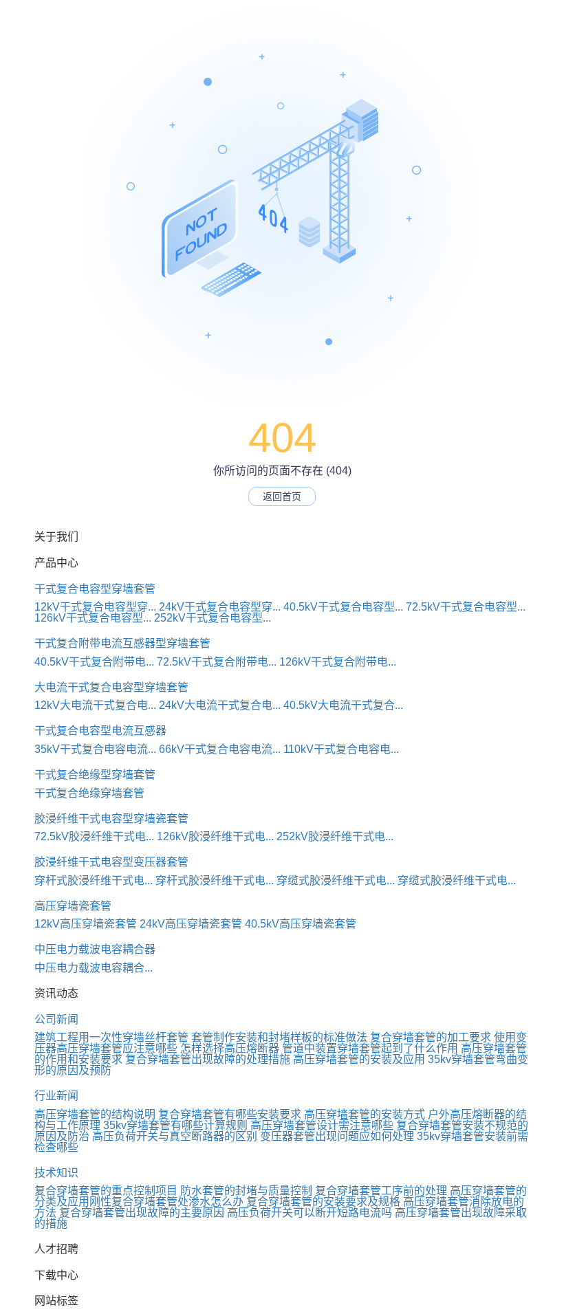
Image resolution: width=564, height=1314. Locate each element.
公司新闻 (56, 1019)
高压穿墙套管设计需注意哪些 (321, 1125)
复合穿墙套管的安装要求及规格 (323, 1201)
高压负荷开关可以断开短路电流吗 (309, 1212)
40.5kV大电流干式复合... (343, 705)
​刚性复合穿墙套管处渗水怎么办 (166, 1201)
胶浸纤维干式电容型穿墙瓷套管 (111, 818)
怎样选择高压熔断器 (229, 1048)
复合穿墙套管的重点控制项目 (105, 1190)
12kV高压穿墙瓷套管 (85, 924)
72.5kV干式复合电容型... (465, 607)
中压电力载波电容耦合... (93, 968)
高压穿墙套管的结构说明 (94, 1114)
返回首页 (282, 496)
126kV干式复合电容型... (92, 618)
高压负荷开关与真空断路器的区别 (174, 1136)
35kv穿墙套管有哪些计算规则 (175, 1125)
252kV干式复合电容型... (212, 618)
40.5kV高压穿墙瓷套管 (300, 924)
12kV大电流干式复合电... (95, 705)
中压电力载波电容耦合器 (94, 949)
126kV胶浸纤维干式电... (215, 836)
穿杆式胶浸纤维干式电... (93, 880)
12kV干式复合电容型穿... (95, 607)
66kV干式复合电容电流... (220, 749)
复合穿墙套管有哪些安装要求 (229, 1114)
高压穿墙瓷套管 (72, 906)
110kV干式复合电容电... (341, 749)
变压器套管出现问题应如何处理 (337, 1136)
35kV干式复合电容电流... (95, 749)
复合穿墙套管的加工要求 (430, 1037)
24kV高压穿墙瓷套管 (191, 924)
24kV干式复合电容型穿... (220, 607)
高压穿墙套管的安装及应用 (359, 1059)
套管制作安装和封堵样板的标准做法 (279, 1037)
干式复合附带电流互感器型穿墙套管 (122, 643)
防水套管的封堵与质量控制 (246, 1190)
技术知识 (56, 1173)
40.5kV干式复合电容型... (343, 607)
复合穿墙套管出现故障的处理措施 (207, 1059)
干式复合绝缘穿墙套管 (89, 793)
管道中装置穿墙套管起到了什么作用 (370, 1048)
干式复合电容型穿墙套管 (94, 589)
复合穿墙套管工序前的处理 (381, 1190)
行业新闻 (56, 1096)
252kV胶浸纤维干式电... (334, 836)
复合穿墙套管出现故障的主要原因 (141, 1212)
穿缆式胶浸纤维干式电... (335, 880)
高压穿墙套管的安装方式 (364, 1114)
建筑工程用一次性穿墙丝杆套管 (111, 1037)
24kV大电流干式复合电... (220, 705)
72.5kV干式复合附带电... (216, 662)
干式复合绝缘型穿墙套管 (94, 774)
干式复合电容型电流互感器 (100, 730)
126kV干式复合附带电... (337, 662)
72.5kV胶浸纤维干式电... (94, 836)
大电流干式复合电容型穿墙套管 (111, 687)
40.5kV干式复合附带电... (94, 662)
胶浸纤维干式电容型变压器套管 (111, 862)
